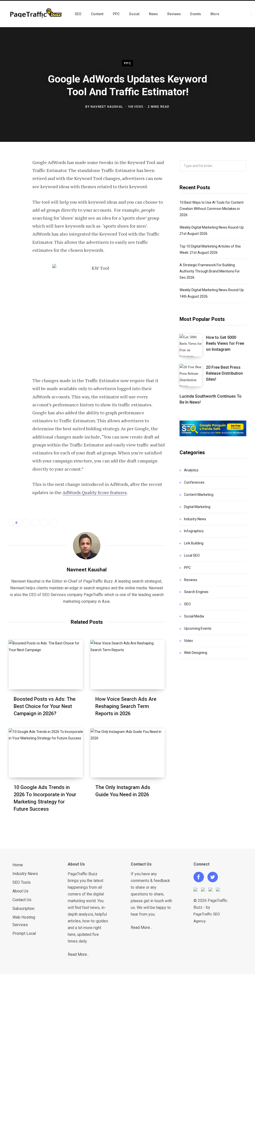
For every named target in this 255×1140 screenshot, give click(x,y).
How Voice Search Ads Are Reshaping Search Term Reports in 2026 (125, 706)
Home (17, 865)
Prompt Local (24, 933)
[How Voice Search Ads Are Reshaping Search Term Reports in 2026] (127, 664)
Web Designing (195, 653)
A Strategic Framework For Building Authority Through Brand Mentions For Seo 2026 (210, 271)
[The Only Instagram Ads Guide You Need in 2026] (127, 753)
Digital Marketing (197, 507)
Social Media (194, 616)
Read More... (78, 954)
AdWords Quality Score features (95, 492)
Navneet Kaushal (107, 106)
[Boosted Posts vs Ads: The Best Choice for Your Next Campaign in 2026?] (46, 664)
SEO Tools (21, 882)
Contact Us (21, 899)
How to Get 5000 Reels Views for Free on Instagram (225, 343)
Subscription (23, 908)
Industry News (195, 519)
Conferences (194, 482)
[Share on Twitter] (14, 190)
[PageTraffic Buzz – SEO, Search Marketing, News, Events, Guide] (37, 13)
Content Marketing (198, 495)
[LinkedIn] (14, 216)
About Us (20, 891)
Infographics (194, 531)
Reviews (190, 580)
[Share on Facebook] (14, 177)
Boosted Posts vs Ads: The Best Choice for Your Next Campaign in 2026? (44, 706)
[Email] (14, 229)
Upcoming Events (197, 628)
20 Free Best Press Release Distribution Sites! (224, 373)
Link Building (193, 543)
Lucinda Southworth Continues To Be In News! (211, 399)
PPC (127, 63)
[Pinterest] (14, 203)
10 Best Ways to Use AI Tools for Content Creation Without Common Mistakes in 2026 (212, 208)
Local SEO (192, 555)
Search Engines (196, 592)
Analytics (191, 470)
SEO (187, 604)
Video (188, 641)
